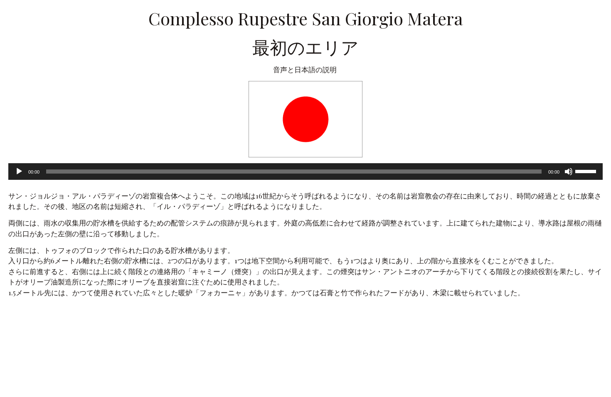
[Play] (19, 171)
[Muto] (568, 171)
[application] (305, 171)
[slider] (587, 170)
